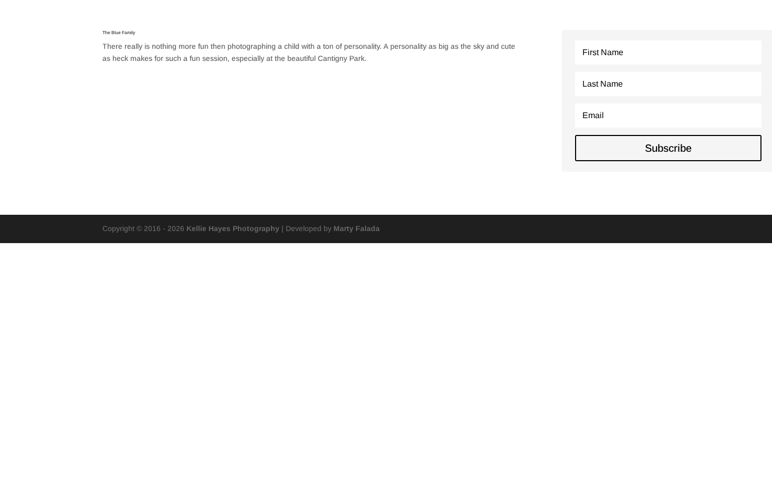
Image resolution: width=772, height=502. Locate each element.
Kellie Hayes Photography (232, 228)
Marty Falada (356, 228)
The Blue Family (118, 32)
